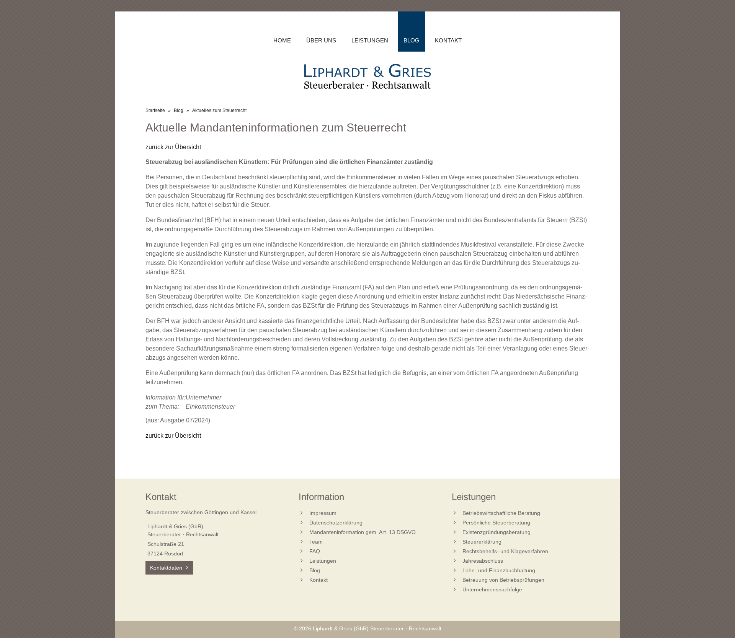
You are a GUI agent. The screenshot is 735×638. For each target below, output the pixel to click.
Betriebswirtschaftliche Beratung (501, 513)
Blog (178, 110)
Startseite (155, 110)
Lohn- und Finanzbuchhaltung (498, 570)
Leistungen (369, 40)
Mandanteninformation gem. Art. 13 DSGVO (362, 532)
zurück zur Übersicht (173, 147)
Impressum (322, 513)
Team (316, 542)
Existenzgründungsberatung (496, 532)
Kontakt (448, 40)
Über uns (321, 40)
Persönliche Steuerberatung (496, 522)
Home (282, 40)
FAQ (314, 551)
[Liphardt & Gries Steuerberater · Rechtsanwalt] (367, 77)
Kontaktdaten (166, 568)
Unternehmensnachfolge (492, 589)
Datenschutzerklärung (336, 522)
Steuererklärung (481, 542)
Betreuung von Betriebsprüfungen (503, 580)
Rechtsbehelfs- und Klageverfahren (505, 551)
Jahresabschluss (482, 561)
